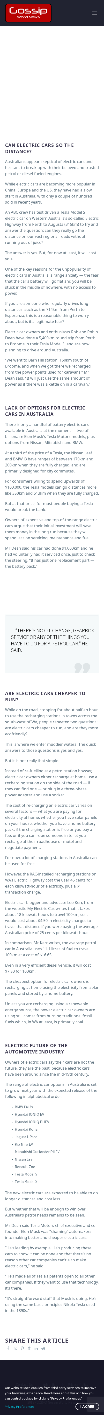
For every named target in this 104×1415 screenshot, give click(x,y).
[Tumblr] (29, 1348)
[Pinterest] (22, 1348)
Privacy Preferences (20, 1406)
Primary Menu (94, 13)
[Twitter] (15, 1348)
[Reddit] (43, 1348)
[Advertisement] (52, 80)
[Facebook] (8, 1348)
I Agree (87, 1406)
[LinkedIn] (36, 1348)
